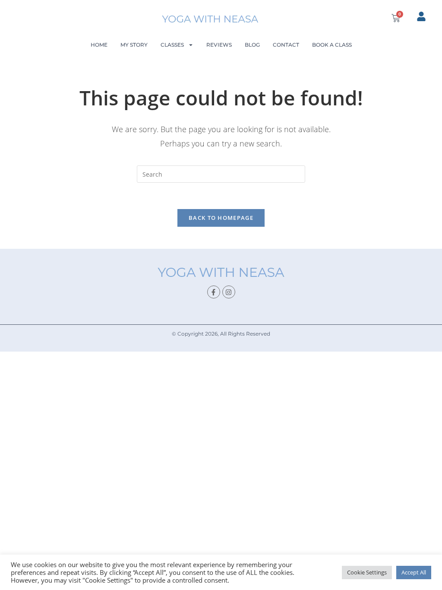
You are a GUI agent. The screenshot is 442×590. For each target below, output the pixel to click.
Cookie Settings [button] (367, 572)
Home (99, 44)
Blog (252, 44)
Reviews (219, 44)
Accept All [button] (413, 572)
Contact (286, 44)
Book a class (332, 44)
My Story (134, 44)
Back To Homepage (221, 218)
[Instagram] (228, 291)
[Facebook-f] (213, 291)
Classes (172, 44)
